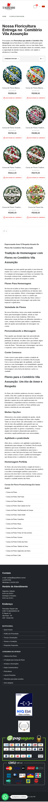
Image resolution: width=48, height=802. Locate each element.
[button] (43, 6)
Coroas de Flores (11, 492)
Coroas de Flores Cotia (13, 555)
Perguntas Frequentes (11, 645)
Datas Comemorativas (11, 667)
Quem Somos (8, 629)
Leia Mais (14, 52)
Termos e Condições (10, 641)
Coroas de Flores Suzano (14, 537)
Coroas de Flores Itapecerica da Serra (18, 551)
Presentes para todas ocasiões (14, 679)
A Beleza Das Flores (10, 656)
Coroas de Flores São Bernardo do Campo (19, 510)
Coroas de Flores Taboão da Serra (17, 546)
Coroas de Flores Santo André (15, 515)
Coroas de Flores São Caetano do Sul (18, 506)
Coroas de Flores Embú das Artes (17, 542)
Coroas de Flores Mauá (13, 524)
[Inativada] (24, 704)
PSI (34, 796)
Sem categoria (8, 683)
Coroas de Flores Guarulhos (15, 519)
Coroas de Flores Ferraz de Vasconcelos (19, 533)
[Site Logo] (8, 6)
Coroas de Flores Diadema (14, 501)
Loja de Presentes (9, 675)
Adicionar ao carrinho (14, 98)
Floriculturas (8, 671)
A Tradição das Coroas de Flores (14, 660)
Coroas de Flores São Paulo (15, 497)
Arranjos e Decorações (11, 663)
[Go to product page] (12, 75)
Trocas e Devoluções (10, 637)
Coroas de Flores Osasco (14, 528)
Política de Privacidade (11, 633)
